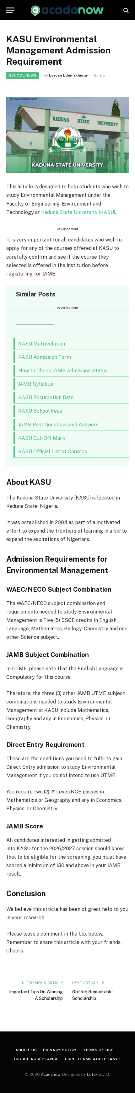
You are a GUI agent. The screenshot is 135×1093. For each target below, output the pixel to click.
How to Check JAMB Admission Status (63, 371)
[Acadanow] (67, 10)
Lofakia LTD (98, 1074)
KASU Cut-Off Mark (41, 438)
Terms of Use (98, 1050)
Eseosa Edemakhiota (68, 75)
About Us (26, 1050)
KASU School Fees (40, 411)
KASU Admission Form (44, 357)
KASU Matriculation (42, 344)
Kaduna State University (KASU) (78, 212)
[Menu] (10, 10)
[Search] (125, 10)
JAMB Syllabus (35, 384)
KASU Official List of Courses (52, 452)
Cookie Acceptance (36, 1059)
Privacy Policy (60, 1050)
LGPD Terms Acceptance (93, 1059)
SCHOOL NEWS (23, 75)
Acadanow (50, 1074)
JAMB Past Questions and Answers (58, 425)
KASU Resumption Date (46, 397)
